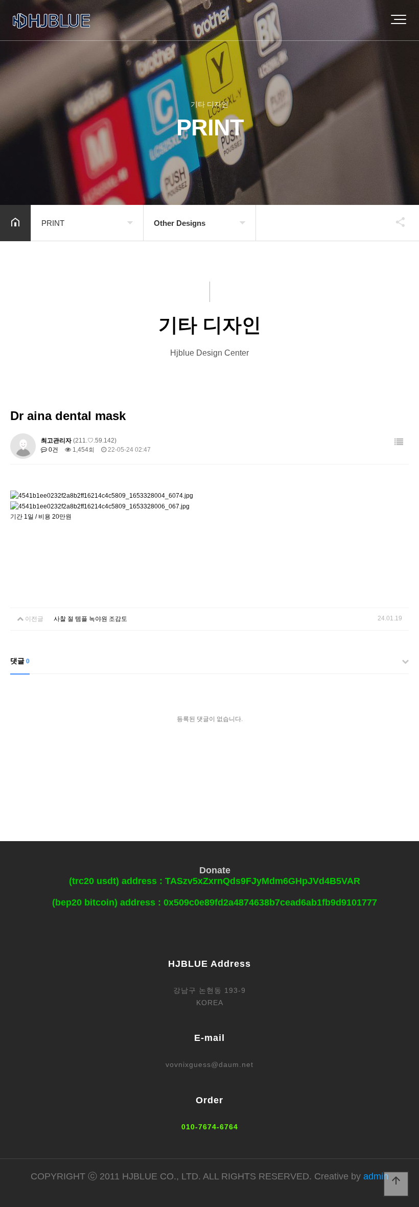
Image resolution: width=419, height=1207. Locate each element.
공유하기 (395, 221)
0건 (52, 449)
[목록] (398, 442)
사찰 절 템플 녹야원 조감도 (90, 618)
